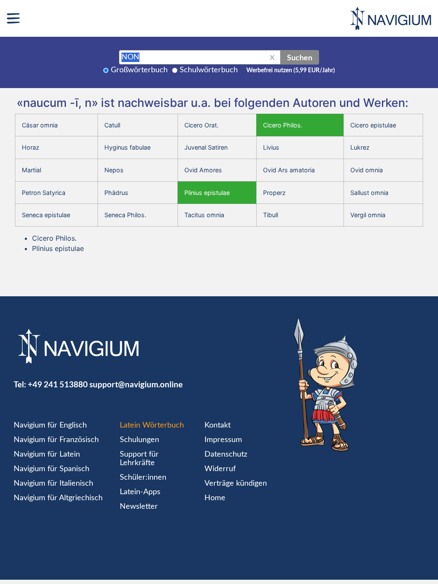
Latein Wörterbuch (152, 425)
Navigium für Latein (47, 454)
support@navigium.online (136, 384)
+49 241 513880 (58, 384)
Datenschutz (225, 454)
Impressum (223, 440)
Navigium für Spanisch (51, 469)
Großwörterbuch (139, 70)
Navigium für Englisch (50, 425)
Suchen (299, 57)
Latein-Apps (140, 492)
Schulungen (139, 440)
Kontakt (217, 425)
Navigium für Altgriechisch (58, 498)
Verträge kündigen (235, 483)
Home (214, 498)
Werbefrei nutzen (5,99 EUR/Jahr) (290, 71)
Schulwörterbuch (209, 70)
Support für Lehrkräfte (139, 459)
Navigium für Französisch (56, 440)
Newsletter (139, 506)
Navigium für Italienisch (53, 483)
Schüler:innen (143, 477)
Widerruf (220, 469)
